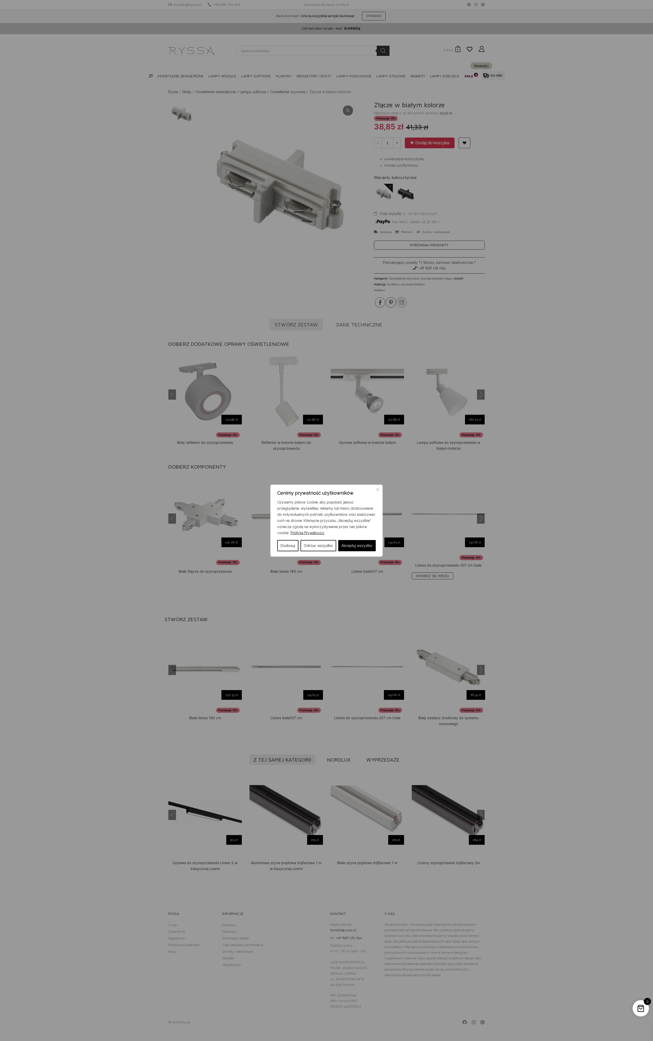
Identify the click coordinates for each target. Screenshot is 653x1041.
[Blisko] (377, 489)
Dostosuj (288, 546)
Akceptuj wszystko (357, 546)
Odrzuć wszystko (318, 546)
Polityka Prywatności (307, 533)
